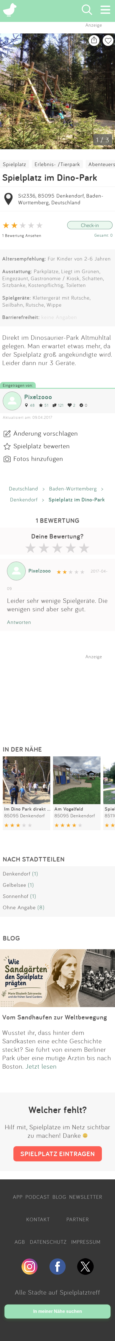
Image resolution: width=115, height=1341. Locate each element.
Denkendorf (24, 499)
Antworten (19, 622)
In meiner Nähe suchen (57, 1311)
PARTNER (77, 1219)
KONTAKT (38, 1219)
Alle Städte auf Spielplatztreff (57, 1292)
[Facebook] (57, 1272)
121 (61, 405)
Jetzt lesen (41, 1066)
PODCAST (37, 1196)
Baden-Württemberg (73, 488)
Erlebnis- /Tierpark (57, 164)
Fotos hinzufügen (38, 458)
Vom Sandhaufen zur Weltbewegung (54, 1017)
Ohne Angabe (19, 907)
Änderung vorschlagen (45, 433)
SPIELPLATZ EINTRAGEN (57, 1153)
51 (46, 405)
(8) (41, 907)
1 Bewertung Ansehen (21, 235)
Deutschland (23, 488)
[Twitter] (85, 1272)
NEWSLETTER (85, 1196)
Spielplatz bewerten (41, 446)
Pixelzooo (38, 396)
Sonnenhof (15, 896)
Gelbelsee (14, 884)
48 (32, 405)
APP (18, 1196)
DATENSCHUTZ (48, 1241)
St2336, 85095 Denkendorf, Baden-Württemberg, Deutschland (61, 199)
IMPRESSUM (85, 1241)
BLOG (59, 1196)
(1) (35, 873)
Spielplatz (14, 164)
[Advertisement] (60, 694)
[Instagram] (29, 1272)
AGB (20, 1241)
